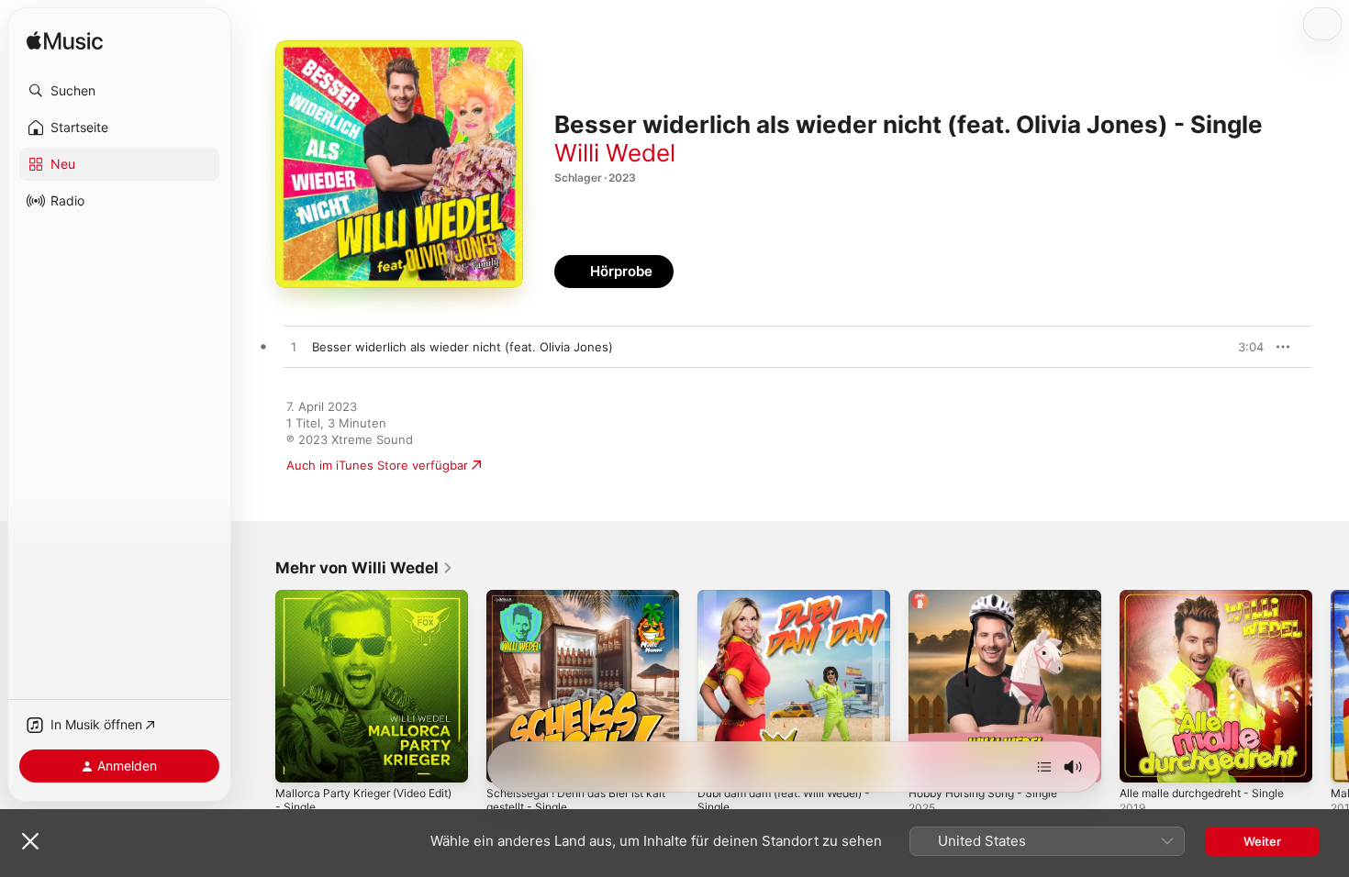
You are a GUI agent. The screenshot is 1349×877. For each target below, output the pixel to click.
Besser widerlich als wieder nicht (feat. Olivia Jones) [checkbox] (462, 346)
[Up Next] (1044, 767)
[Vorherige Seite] (257, 686)
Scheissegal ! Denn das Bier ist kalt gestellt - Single (574, 604)
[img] (65, 41)
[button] (119, 90)
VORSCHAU (1238, 346)
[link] (364, 568)
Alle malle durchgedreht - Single (1212, 597)
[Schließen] (30, 841)
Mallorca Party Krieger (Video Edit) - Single (358, 604)
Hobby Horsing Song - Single (992, 597)
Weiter (1262, 841)
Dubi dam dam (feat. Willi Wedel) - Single (789, 604)
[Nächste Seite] (1330, 686)
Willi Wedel (614, 153)
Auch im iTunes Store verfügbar (377, 465)
